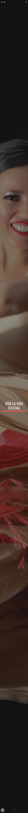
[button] (1, 2)
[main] (14, 406)
